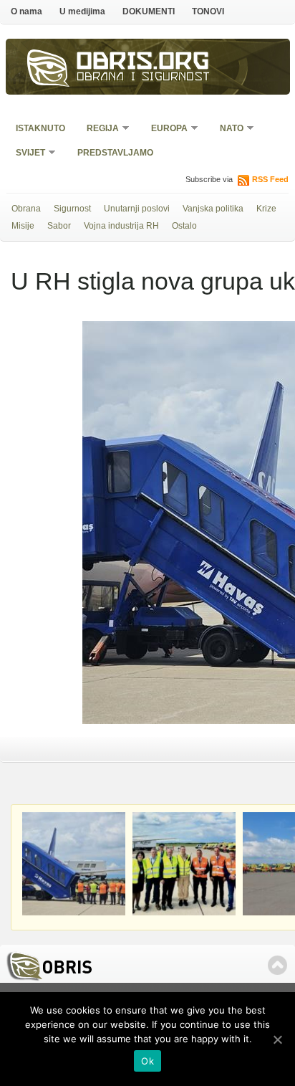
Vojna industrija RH (121, 226)
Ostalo (184, 226)
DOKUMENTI (148, 11)
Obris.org (143, 63)
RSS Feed (270, 179)
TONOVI (208, 11)
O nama (26, 11)
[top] (277, 965)
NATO (227, 129)
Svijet (25, 154)
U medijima (82, 11)
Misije (22, 226)
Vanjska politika (213, 209)
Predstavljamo (115, 153)
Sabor (59, 226)
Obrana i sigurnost (144, 78)
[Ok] (277, 1039)
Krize (266, 209)
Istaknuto (40, 128)
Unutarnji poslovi (137, 209)
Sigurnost (72, 209)
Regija (98, 129)
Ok (147, 1061)
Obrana (26, 209)
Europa (165, 129)
